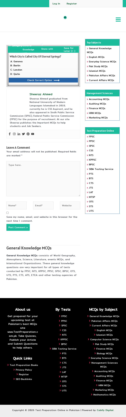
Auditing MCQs (97, 104)
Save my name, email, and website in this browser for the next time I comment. (41, 219)
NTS (91, 155)
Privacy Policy (24, 370)
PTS (91, 174)
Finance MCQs (97, 108)
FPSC (92, 136)
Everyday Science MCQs (102, 61)
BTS (91, 178)
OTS (91, 201)
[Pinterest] (28, 134)
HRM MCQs (95, 113)
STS (91, 206)
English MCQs (97, 57)
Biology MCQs (104, 353)
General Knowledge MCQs (28, 49)
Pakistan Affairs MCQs (102, 75)
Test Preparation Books (24, 365)
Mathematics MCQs (104, 394)
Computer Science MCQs (104, 339)
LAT (91, 192)
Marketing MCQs (98, 117)
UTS (91, 211)
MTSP (92, 197)
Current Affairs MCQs (101, 80)
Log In (56, 3)
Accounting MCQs (99, 99)
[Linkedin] (18, 134)
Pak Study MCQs (98, 66)
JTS (91, 187)
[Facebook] (9, 134)
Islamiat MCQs (97, 71)
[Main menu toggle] (118, 19)
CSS (91, 150)
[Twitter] (23, 134)
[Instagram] (14, 134)
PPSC (92, 141)
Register (72, 3)
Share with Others (47, 51)
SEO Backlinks (24, 379)
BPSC (92, 164)
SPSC (92, 146)
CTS (91, 183)
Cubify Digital (105, 410)
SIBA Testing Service (101, 169)
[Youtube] (32, 134)
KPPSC (92, 160)
